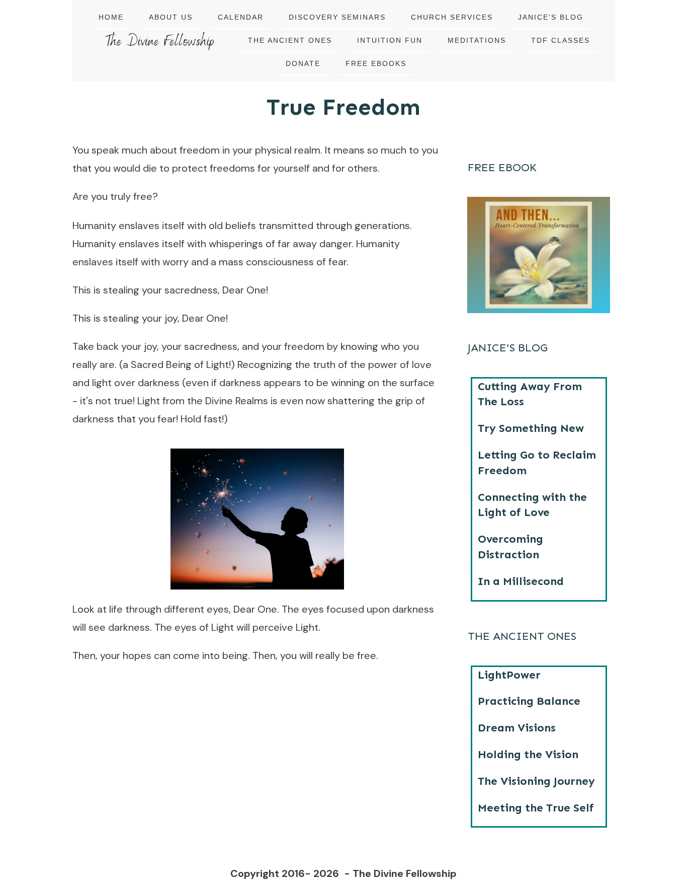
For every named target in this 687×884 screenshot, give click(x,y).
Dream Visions (517, 727)
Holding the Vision (528, 754)
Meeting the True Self (536, 808)
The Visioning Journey (536, 781)
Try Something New (531, 428)
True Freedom (343, 107)
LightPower (509, 675)
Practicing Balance (529, 701)
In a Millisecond (521, 581)
